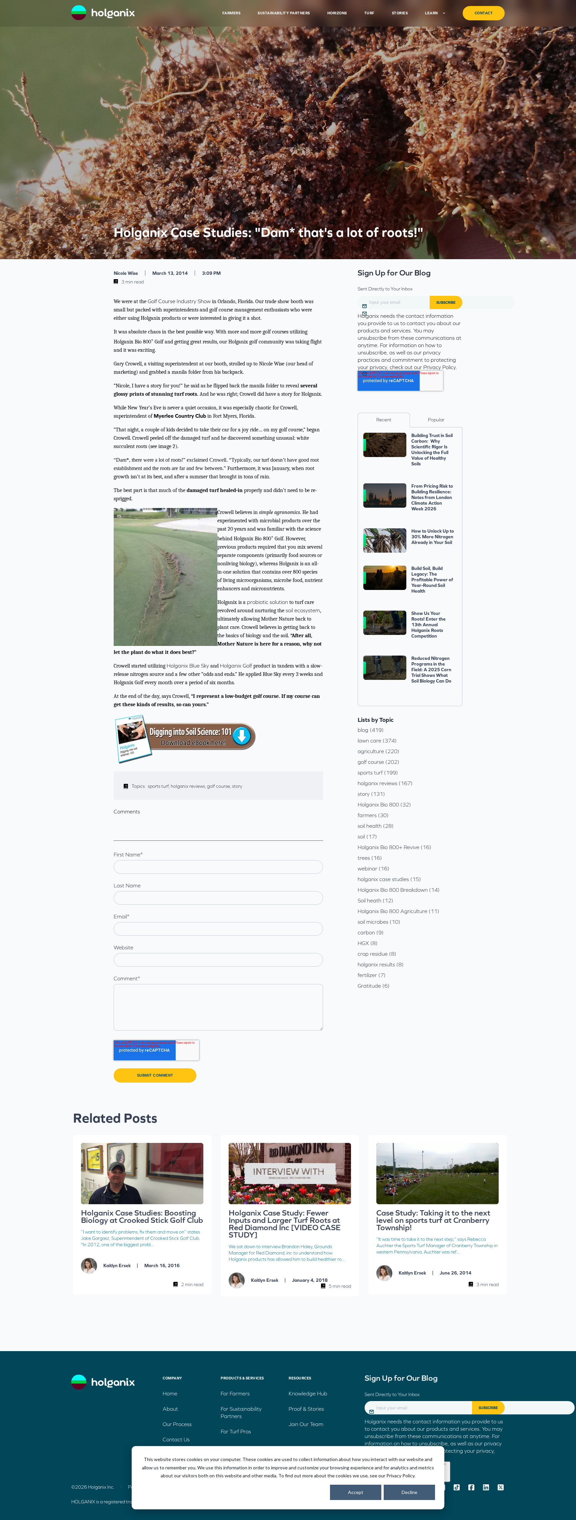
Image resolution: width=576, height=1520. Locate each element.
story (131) (371, 794)
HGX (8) (368, 943)
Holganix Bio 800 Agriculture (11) (398, 911)
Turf (369, 13)
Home (170, 1393)
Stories (400, 13)
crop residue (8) (377, 954)
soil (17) (367, 836)
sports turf (159, 786)
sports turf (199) (378, 772)
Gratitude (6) (374, 986)
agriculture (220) (378, 751)
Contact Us (176, 1439)
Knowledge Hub (308, 1393)
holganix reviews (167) (385, 783)
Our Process (177, 1424)
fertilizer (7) (372, 975)
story (237, 786)
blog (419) (371, 730)
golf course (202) (378, 762)
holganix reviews (189, 786)
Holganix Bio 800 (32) (384, 804)
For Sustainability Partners (241, 1412)
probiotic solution (267, 602)
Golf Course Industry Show (179, 301)
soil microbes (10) (379, 922)
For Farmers (235, 1393)
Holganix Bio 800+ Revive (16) (394, 847)
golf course (219, 786)
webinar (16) (373, 868)
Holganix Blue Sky (188, 666)
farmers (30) (373, 815)
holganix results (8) (381, 964)
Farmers (231, 13)
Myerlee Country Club (180, 416)
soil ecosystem (303, 610)
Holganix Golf (236, 666)
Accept (355, 1492)
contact (484, 13)
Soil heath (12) (375, 900)
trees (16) (370, 858)
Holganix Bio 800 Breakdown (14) (399, 890)
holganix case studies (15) (389, 879)
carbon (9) (371, 932)
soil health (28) (376, 826)
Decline (409, 1492)
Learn (431, 13)
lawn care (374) (377, 741)
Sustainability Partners (284, 13)
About (170, 1409)
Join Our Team (306, 1424)
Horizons (337, 13)
